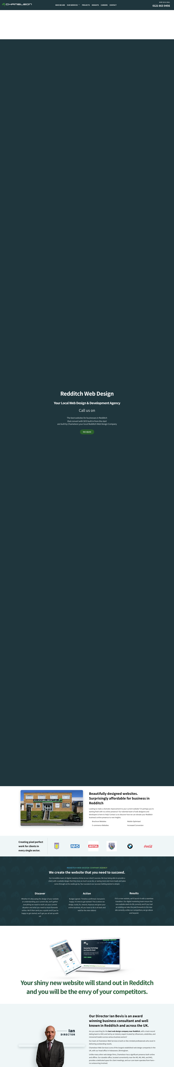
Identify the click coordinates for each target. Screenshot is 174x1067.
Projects (86, 5)
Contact (113, 5)
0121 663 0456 (161, 5)
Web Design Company (107, 424)
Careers (104, 5)
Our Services (72, 5)
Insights (95, 5)
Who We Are (60, 5)
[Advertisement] (87, 24)
